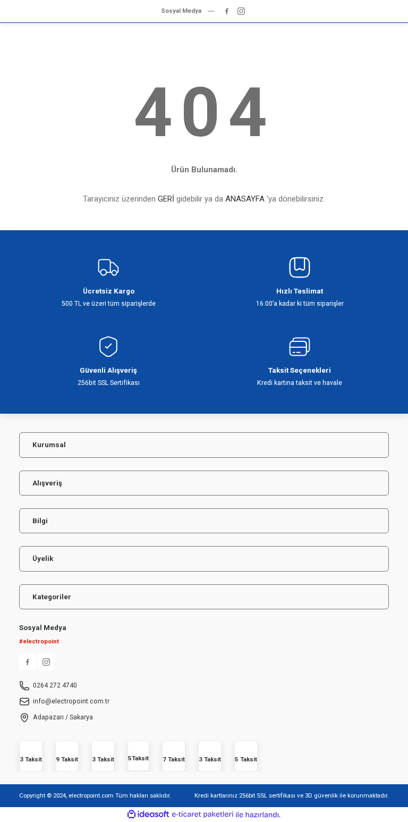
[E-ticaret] (203, 814)
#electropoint (39, 641)
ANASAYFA (245, 199)
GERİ (166, 199)
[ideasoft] (148, 814)
